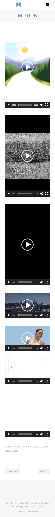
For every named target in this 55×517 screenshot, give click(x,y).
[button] (27, 67)
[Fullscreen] (46, 104)
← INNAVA (12, 471)
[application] (27, 67)
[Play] (8, 104)
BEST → (44, 471)
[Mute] (41, 104)
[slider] (25, 105)
